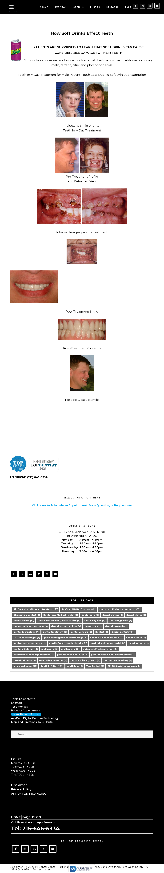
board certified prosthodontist (119, 609)
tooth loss (75, 666)
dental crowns (112, 615)
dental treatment (55, 632)
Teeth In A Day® (52, 666)
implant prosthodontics (30, 643)
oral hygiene (70, 649)
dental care (90, 615)
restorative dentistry (118, 660)
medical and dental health (108, 643)
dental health (24, 620)
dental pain (93, 626)
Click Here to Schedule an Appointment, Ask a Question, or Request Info (82, 505)
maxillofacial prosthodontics (68, 643)
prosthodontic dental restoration (112, 654)
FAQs (26, 817)
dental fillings (136, 615)
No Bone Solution (26, 649)
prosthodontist (25, 660)
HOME (16, 817)
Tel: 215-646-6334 (35, 828)
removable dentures (53, 660)
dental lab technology (66, 626)
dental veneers (81, 632)
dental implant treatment (31, 626)
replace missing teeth (85, 660)
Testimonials (19, 706)
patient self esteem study (100, 649)
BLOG (36, 817)
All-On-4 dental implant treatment (36, 609)
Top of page (44, 869)
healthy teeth (136, 637)
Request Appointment (25, 710)
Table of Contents (23, 699)
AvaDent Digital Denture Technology (35, 718)
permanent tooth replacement (34, 654)
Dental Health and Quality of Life (59, 620)
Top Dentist (95, 666)
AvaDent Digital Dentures (78, 609)
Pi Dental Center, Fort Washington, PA (21, 7)
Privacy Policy (21, 789)
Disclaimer (19, 785)
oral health (49, 649)
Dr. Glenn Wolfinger (27, 637)
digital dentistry (122, 632)
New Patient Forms (26, 714)
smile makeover (25, 666)
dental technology (26, 632)
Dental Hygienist (120, 620)
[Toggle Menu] (11, 7)
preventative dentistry (72, 654)
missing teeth (139, 643)
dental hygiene (94, 620)
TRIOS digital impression (124, 666)
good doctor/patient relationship (65, 637)
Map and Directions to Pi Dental (32, 722)
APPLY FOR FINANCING (28, 793)
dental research (116, 626)
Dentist (101, 632)
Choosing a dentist (27, 615)
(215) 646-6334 (27, 869)
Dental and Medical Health (60, 615)
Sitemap (16, 702)
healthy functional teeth (106, 637)
